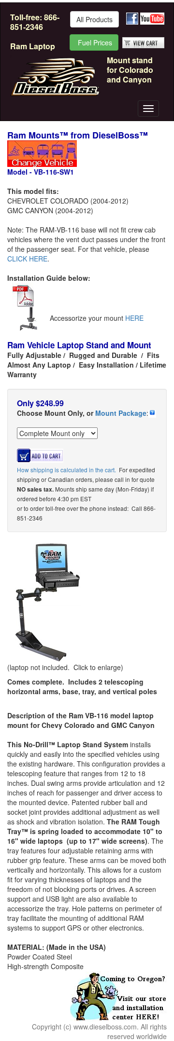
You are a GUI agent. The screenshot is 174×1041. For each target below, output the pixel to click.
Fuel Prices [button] (94, 42)
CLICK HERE (27, 258)
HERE (134, 318)
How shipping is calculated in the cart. (66, 470)
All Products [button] (94, 19)
